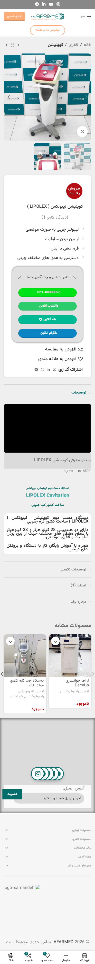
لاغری (73, 45)
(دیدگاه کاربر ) (55, 217)
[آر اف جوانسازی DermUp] (70, 655)
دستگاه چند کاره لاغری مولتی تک (27, 682)
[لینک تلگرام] (36, 4)
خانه (87, 45)
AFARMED (64, 942)
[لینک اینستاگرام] (58, 4)
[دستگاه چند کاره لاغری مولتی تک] (25, 655)
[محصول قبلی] (18, 45)
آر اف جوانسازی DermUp (77, 682)
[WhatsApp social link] (42, 369)
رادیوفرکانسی (69, 691)
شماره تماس (14, 16)
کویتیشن (55, 45)
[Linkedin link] (44, 4)
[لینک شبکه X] (54, 369)
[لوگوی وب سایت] (47, 16)
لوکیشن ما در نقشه (47, 30)
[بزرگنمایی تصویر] (82, 131)
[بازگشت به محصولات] (12, 45)
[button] (86, 97)
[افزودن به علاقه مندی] (55, 641)
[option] (50, 136)
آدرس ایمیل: (73, 788)
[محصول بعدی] (7, 45)
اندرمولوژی (26, 691)
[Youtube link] (51, 4)
